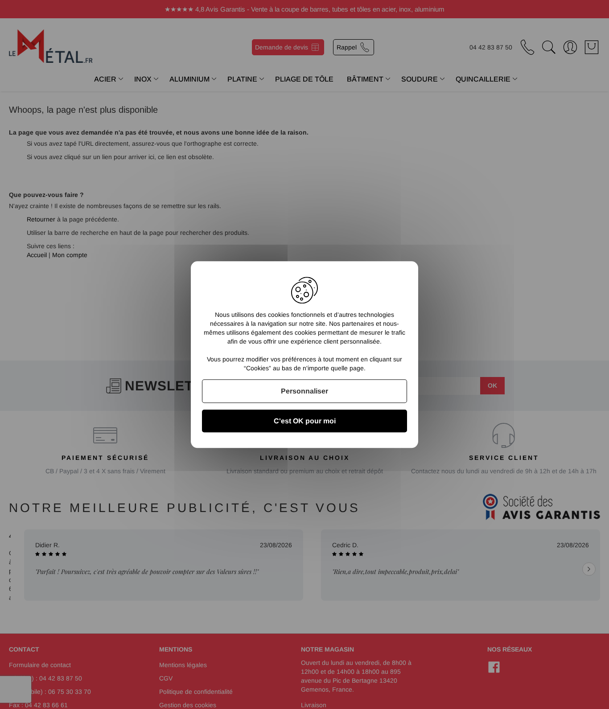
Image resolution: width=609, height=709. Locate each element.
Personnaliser (304, 391)
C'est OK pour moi (305, 421)
